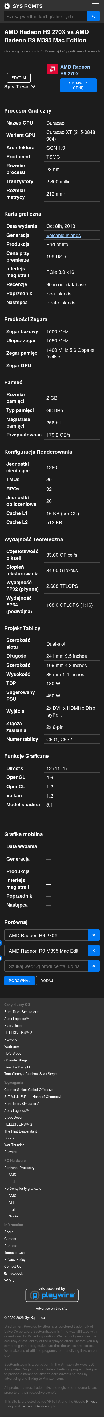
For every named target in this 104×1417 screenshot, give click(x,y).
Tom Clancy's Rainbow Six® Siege (30, 1073)
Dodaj (47, 980)
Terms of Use (14, 1252)
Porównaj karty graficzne (63, 50)
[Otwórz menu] (95, 6)
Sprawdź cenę (78, 85)
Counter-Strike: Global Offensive (28, 1089)
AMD (12, 1174)
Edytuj (18, 77)
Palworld (10, 1039)
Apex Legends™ (16, 1018)
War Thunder (14, 1144)
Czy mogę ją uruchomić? (23, 6)
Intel (12, 1181)
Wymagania (13, 1082)
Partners (10, 1245)
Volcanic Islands (63, 235)
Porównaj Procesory (19, 1167)
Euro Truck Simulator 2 (21, 1011)
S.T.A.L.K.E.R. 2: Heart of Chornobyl (32, 1096)
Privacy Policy (14, 1259)
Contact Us (12, 1266)
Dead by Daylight (17, 1066)
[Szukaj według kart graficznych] (93, 16)
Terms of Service (34, 1405)
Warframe (11, 1046)
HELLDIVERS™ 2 (18, 1032)
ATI (11, 1202)
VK (11, 1280)
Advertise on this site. (52, 1308)
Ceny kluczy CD (17, 1004)
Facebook (15, 1273)
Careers (10, 1238)
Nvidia (13, 1215)
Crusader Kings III (18, 1060)
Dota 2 (9, 1138)
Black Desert (13, 1025)
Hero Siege (12, 1053)
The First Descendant (20, 1131)
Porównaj (19, 980)
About (8, 1231)
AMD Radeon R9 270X (75, 70)
